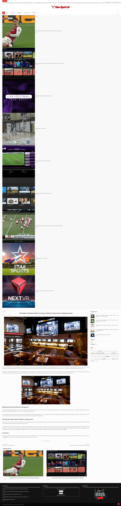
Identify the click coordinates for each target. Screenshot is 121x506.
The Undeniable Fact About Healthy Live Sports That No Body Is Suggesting (48, 30)
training (92, 360)
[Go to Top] (119, 504)
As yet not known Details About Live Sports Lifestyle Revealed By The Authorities (49, 63)
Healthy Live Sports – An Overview (41, 258)
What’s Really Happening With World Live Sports (43, 95)
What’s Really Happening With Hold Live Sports (43, 193)
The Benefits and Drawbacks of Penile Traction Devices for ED (107, 325)
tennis (117, 359)
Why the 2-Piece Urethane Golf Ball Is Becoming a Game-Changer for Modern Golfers (15, 491)
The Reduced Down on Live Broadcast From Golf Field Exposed (45, 2)
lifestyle (99, 359)
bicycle (93, 353)
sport (113, 359)
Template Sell (22, 504)
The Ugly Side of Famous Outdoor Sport (8, 445)
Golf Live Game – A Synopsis (105, 2)
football (107, 356)
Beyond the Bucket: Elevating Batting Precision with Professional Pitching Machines (18, 2)
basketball (100, 351)
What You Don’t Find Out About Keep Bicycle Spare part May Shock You (86, 2)
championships (100, 353)
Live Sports (4, 311)
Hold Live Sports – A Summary (40, 128)
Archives (92, 342)
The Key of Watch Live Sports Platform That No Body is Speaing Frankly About (49, 225)
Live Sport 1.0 (63, 495)
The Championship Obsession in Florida (103, 334)
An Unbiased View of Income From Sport (65, 2)
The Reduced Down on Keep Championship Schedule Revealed (79, 445)
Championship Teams (108, 353)
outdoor (104, 359)
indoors (96, 359)
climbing (113, 353)
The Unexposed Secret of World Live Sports (42, 160)
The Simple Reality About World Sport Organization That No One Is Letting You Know (15, 496)
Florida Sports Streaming (101, 356)
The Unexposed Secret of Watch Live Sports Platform (44, 290)
